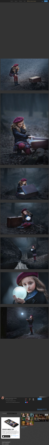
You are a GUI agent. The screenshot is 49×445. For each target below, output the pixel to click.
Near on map (10, 413)
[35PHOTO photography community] (5, 1)
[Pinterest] (27, 402)
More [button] (25, 1)
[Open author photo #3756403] (32, 423)
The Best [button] (20, 1)
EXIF (15, 413)
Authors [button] (16, 1)
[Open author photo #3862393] (32, 419)
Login (42, 1)
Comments (4, 413)
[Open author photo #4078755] (27, 419)
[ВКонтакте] (25, 402)
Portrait (24, 427)
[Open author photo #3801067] (27, 423)
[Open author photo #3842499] (23, 423)
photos (25, 426)
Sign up (46, 1)
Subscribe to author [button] (39, 399)
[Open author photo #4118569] (23, 419)
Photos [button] (12, 1)
